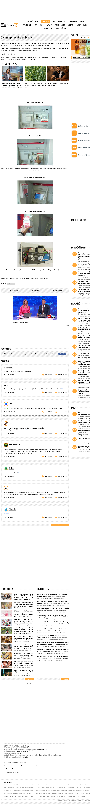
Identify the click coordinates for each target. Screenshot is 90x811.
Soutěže (70, 25)
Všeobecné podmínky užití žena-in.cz (16, 763)
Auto (63, 25)
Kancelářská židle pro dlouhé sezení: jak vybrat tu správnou (52, 793)
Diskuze (78, 25)
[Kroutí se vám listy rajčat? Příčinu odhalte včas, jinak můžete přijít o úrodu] (35, 73)
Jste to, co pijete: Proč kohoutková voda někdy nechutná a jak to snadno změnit (52, 796)
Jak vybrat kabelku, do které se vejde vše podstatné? (18, 791)
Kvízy (85, 25)
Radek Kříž (59, 290)
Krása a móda (72, 21)
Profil (46, 28)
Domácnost (46, 21)
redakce (26, 748)
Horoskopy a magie (58, 21)
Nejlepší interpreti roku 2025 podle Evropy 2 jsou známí (19, 796)
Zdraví (56, 25)
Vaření (42, 25)
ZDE (28, 746)
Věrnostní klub (61, 28)
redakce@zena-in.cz (41, 750)
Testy (35, 25)
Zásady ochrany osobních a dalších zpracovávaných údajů (21, 766)
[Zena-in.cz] (10, 25)
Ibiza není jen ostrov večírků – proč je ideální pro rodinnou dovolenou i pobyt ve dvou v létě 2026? (20, 788)
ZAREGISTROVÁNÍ (27, 354)
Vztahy (49, 25)
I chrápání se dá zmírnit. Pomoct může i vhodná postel (50, 785)
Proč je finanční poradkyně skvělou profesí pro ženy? (18, 793)
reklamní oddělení (43, 755)
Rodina (82, 21)
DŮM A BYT (11, 284)
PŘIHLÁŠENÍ (36, 354)
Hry (52, 28)
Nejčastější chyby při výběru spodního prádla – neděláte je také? (52, 791)
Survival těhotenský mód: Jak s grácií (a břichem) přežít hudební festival (20, 785)
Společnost (27, 25)
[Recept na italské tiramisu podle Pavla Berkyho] (58, 73)
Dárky (37, 21)
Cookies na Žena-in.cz (12, 769)
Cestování (29, 21)
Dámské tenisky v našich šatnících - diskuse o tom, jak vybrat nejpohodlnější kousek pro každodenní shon (52, 788)
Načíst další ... (60, 525)
